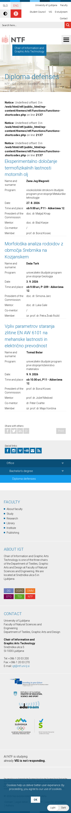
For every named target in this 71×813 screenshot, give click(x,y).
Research (12, 518)
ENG (16, 5)
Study (10, 513)
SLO (5, 5)
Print (61, 431)
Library (11, 523)
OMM (30, 590)
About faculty (15, 509)
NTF (7, 83)
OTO (9, 596)
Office (22, 83)
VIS (50, 12)
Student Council (38, 12)
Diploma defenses (24, 478)
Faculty (64, 5)
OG (9, 590)
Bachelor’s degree (38, 83)
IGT (14, 83)
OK (35, 799)
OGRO (19, 590)
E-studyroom (61, 12)
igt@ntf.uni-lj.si (21, 666)
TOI (19, 596)
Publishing (13, 532)
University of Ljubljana (46, 5)
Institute (11, 527)
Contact (64, 18)
